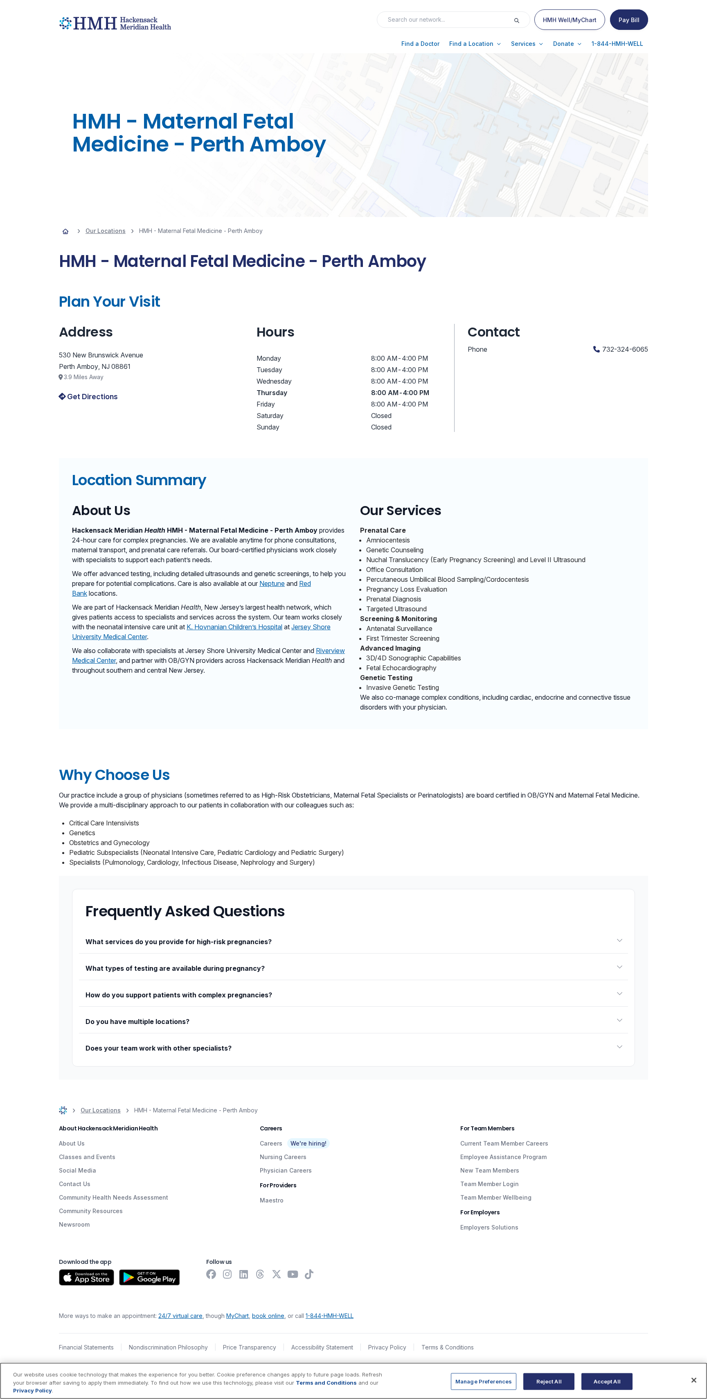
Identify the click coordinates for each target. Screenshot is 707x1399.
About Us (72, 1143)
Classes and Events (87, 1156)
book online (268, 1315)
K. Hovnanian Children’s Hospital (234, 627)
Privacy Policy (387, 1347)
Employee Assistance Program (503, 1156)
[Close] (694, 1380)
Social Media (77, 1170)
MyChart (237, 1315)
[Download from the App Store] (86, 1277)
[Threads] (260, 1274)
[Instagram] (227, 1274)
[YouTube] (293, 1274)
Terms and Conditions (326, 1382)
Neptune (272, 583)
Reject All (549, 1381)
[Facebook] (211, 1274)
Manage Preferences (483, 1381)
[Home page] (65, 231)
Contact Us (74, 1183)
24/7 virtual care (180, 1315)
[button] (420, 43)
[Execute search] (521, 19)
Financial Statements (86, 1347)
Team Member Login (489, 1183)
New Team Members (489, 1170)
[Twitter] (276, 1274)
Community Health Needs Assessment (113, 1197)
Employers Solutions (489, 1227)
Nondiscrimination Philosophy (168, 1347)
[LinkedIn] (244, 1274)
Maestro (272, 1200)
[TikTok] (309, 1274)
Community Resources (91, 1210)
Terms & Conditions (447, 1347)
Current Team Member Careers (504, 1143)
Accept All (607, 1381)
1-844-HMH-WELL (330, 1315)
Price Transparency (249, 1347)
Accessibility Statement (322, 1347)
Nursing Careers (283, 1156)
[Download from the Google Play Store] (149, 1277)
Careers (271, 1143)
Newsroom (74, 1224)
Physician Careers (286, 1170)
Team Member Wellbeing (495, 1197)
